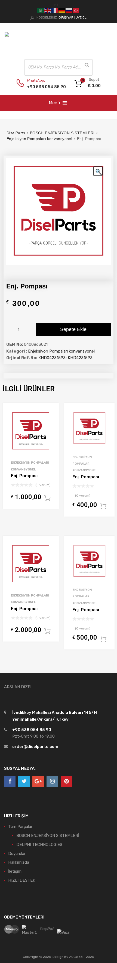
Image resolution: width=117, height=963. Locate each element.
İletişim (14, 871)
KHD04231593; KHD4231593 (65, 357)
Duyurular (17, 853)
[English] (47, 10)
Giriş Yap (66, 17)
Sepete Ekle (73, 329)
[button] (54, 103)
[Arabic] (40, 10)
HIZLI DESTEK (21, 880)
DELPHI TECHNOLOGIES (39, 844)
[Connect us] (10, 781)
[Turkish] (76, 10)
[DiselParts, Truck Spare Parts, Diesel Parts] (58, 35)
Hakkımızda (18, 862)
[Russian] (69, 10)
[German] (62, 10)
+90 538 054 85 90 (40, 86)
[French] (55, 10)
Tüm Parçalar (20, 826)
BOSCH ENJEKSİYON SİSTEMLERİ (62, 133)
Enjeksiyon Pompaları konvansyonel (39, 138)
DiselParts (16, 133)
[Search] (86, 64)
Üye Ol (81, 17)
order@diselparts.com (35, 746)
